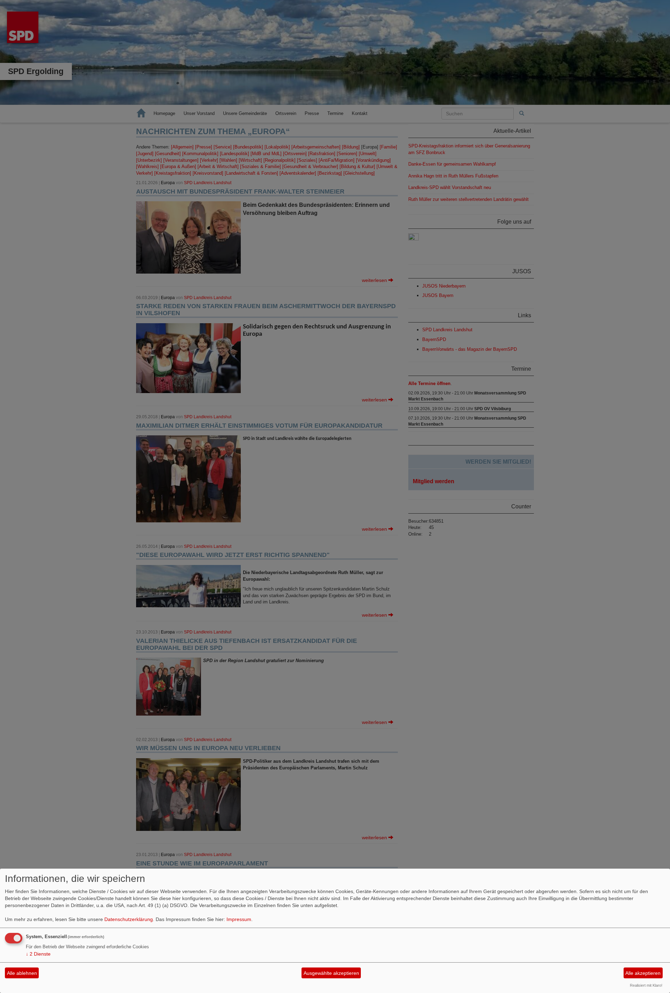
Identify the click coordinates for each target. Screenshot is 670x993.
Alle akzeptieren (643, 973)
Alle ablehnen (22, 973)
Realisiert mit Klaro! (646, 985)
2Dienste (38, 954)
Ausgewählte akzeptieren (331, 973)
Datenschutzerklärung (128, 919)
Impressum (238, 919)
